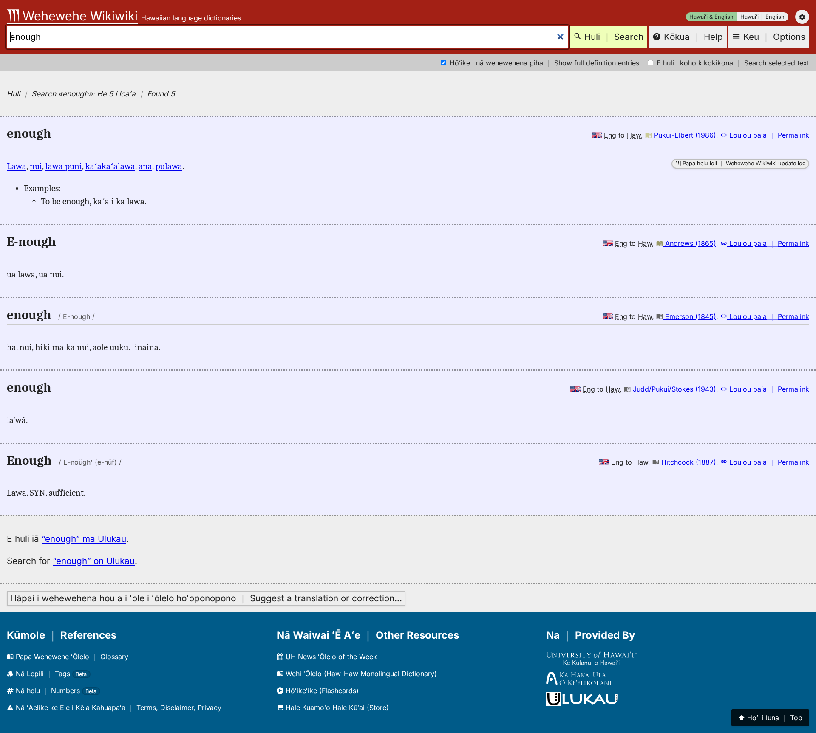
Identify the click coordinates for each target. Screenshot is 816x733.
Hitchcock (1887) (687, 462)
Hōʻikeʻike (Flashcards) (321, 690)
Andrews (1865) (689, 243)
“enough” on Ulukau (94, 560)
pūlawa (169, 166)
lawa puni (63, 166)
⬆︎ (770, 717)
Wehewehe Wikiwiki (78, 15)
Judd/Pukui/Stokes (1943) (673, 389)
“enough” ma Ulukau (84, 538)
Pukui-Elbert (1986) (684, 135)
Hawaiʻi (749, 17)
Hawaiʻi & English (711, 17)
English (775, 17)
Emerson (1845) (689, 316)
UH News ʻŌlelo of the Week (330, 656)
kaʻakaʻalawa (110, 166)
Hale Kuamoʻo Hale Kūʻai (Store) (336, 707)
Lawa (16, 166)
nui (36, 166)
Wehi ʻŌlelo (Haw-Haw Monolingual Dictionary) (360, 673)
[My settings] (802, 17)
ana (145, 166)
